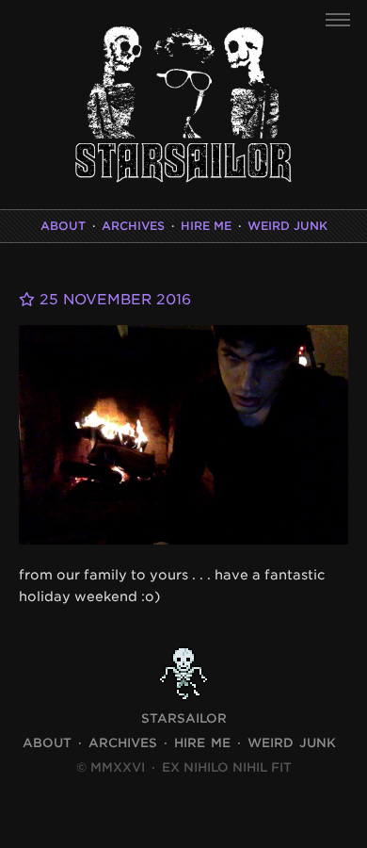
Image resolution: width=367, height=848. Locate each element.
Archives (133, 226)
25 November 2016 (113, 299)
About (63, 226)
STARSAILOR (184, 718)
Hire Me (206, 226)
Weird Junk (287, 226)
